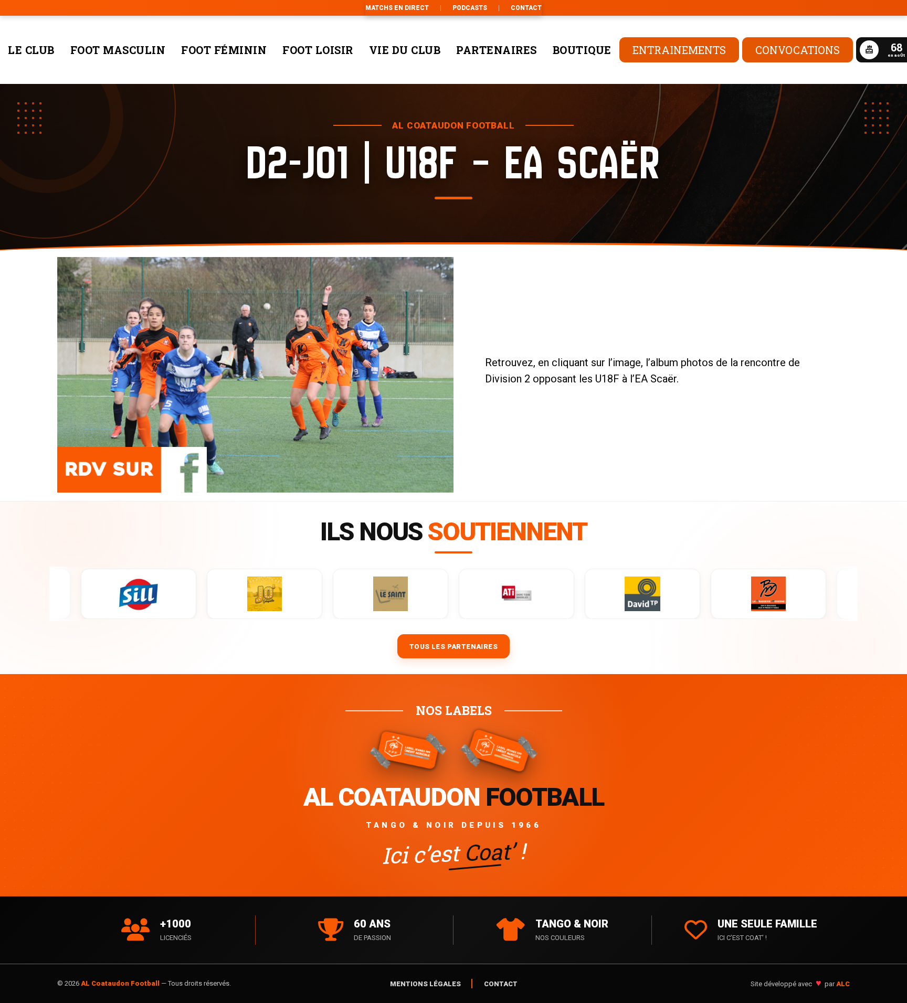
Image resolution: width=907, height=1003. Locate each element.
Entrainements (679, 50)
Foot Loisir (317, 50)
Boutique (582, 50)
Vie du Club (405, 50)
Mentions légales (425, 984)
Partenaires (496, 50)
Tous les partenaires (453, 646)
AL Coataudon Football (121, 983)
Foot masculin (118, 50)
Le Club (31, 50)
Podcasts (469, 8)
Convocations (797, 50)
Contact (526, 8)
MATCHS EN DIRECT (397, 8)
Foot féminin (224, 50)
